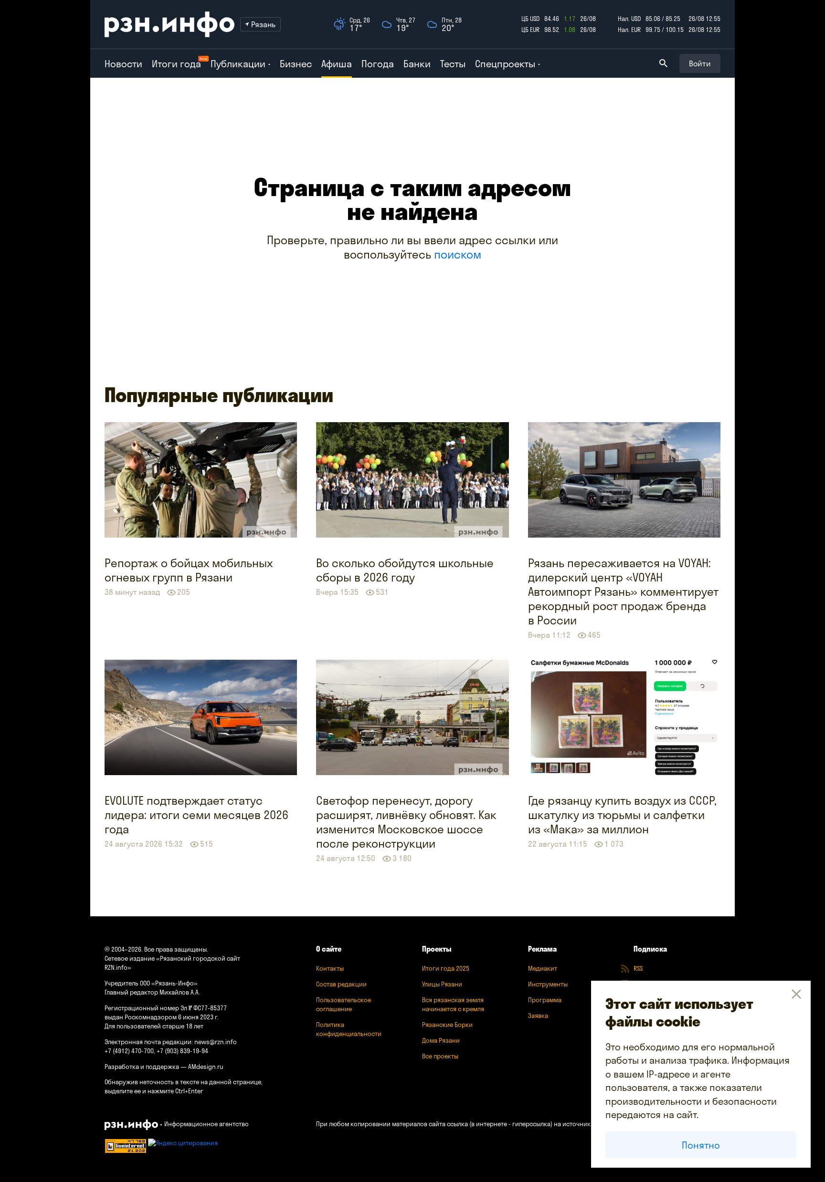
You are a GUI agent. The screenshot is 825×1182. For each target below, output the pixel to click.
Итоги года (176, 64)
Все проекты (440, 1056)
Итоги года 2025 (445, 968)
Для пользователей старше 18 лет (154, 1026)
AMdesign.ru (205, 1066)
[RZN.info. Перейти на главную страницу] (169, 24)
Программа (544, 1000)
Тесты (452, 64)
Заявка (538, 1015)
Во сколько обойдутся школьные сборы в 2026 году (405, 570)
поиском (457, 254)
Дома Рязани (441, 1040)
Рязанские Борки (447, 1024)
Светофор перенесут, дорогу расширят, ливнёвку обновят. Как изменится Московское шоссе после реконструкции (406, 821)
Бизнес (296, 64)
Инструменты (548, 984)
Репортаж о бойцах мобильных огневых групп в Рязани (189, 570)
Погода (377, 64)
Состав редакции (341, 984)
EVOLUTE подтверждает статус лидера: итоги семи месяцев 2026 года (196, 814)
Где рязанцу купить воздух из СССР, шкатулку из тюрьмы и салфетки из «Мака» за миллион (622, 814)
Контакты (330, 968)
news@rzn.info (215, 1042)
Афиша (336, 64)
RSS (638, 968)
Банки (417, 64)
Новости (123, 64)
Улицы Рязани (442, 984)
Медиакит (542, 968)
